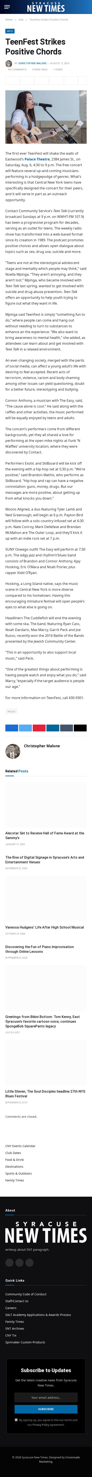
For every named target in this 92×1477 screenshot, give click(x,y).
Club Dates (13, 1153)
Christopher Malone (32, 63)
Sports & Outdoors (18, 1173)
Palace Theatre (37, 159)
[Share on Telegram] (71, 80)
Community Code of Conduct (25, 1294)
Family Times (14, 1180)
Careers (10, 1308)
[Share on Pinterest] (42, 80)
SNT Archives (14, 1328)
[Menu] (7, 7)
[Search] (86, 7)
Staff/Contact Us (16, 1301)
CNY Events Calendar (20, 1146)
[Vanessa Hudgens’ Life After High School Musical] (46, 899)
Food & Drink (14, 1160)
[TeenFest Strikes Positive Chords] (46, 116)
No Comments (17, 69)
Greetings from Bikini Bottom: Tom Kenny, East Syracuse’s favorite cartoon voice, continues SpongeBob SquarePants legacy (42, 1021)
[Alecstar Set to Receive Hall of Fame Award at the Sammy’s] (46, 805)
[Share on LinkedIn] (56, 80)
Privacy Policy (41, 1425)
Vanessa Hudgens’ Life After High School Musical (44, 927)
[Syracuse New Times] (45, 7)
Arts (10, 31)
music (11, 711)
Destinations (14, 1166)
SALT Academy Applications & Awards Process (38, 1315)
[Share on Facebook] (12, 80)
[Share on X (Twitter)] (27, 80)
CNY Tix (10, 1335)
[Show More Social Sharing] (83, 80)
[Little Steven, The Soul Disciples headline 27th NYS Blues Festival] (46, 1063)
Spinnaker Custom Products (25, 1342)
